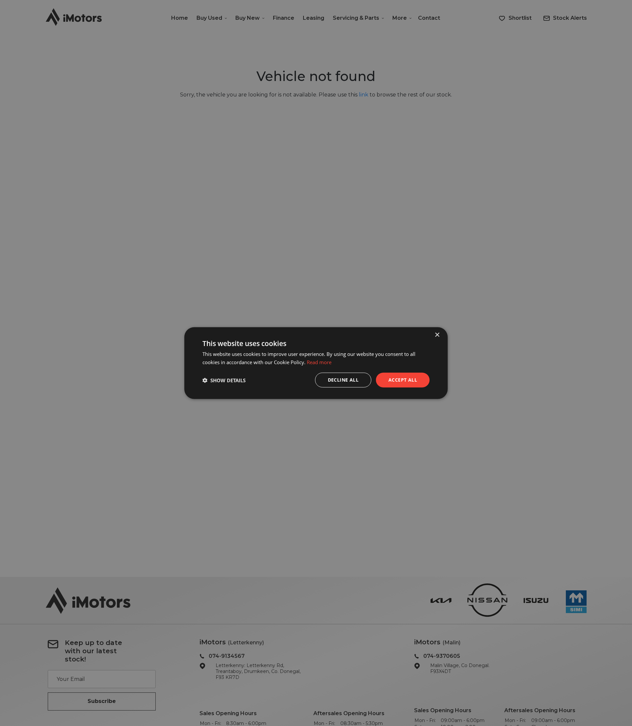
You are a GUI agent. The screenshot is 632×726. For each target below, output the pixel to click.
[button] (224, 380)
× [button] (436, 334)
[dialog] (316, 363)
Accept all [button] (402, 380)
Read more (319, 362)
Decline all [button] (343, 380)
